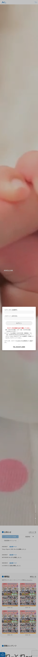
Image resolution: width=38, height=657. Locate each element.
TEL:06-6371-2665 (19, 347)
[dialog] (19, 328)
